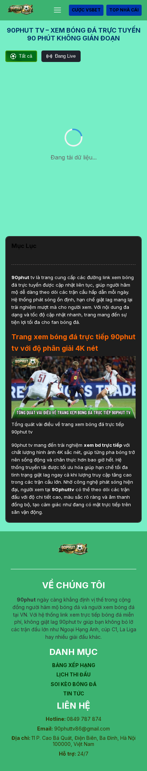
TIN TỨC (73, 693)
